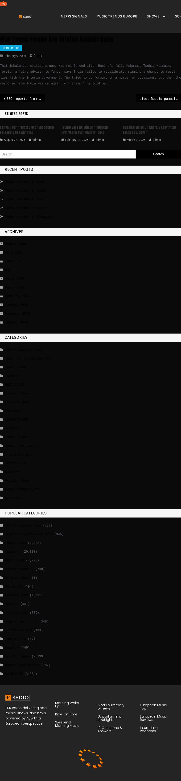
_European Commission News (28, 358)
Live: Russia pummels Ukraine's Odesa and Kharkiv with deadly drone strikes (160, 98)
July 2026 (13, 252)
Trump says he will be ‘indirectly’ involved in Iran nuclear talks (85, 130)
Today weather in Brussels (28, 216)
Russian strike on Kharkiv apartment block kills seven (149, 130)
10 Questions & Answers (110, 729)
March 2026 (14, 287)
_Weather (12, 375)
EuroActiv (13, 410)
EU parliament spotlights (109, 718)
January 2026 (16, 304)
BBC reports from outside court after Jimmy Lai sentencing (26, 98)
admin (38, 56)
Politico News (17, 480)
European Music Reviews (153, 718)
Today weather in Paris (26, 207)
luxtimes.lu (15, 463)
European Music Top (153, 707)
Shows (153, 16)
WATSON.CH (13, 498)
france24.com (16, 436)
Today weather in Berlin (27, 199)
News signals (74, 16)
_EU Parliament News (23, 349)
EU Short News (17, 402)
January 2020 (16, 322)
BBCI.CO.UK (11, 48)
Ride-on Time (66, 714)
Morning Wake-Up (68, 705)
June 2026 (13, 261)
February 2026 (17, 296)
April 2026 (14, 278)
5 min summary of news (111, 707)
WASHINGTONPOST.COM (22, 489)
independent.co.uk (21, 445)
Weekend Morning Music (67, 724)
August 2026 (15, 243)
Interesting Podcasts (149, 729)
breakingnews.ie (19, 393)
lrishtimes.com (18, 454)
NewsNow (11, 471)
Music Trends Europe (116, 16)
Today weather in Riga (25, 181)
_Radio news (15, 367)
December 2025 (17, 313)
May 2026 (12, 269)
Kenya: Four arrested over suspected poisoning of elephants (27, 130)
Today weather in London (27, 190)
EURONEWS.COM (16, 419)
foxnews (11, 428)
